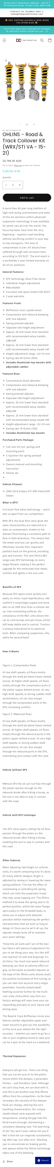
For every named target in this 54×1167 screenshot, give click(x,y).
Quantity (7, 177)
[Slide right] (34, 124)
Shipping (17, 165)
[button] (4, 40)
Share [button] (10, 1161)
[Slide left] (20, 124)
